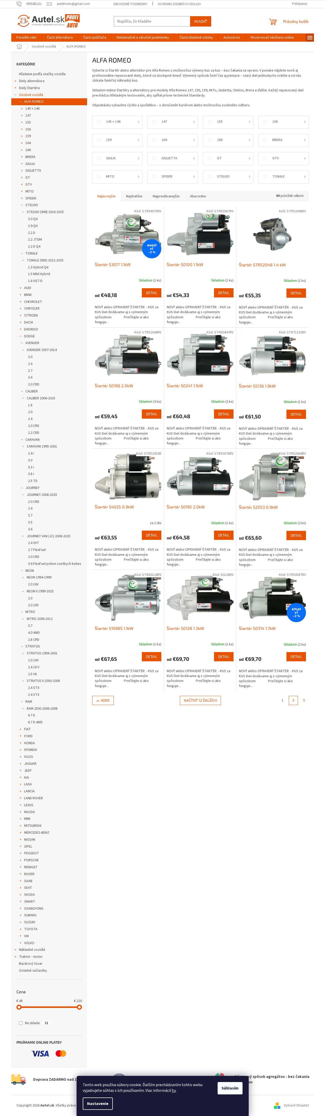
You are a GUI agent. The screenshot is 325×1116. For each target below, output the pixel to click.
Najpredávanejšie (166, 196)
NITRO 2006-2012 (40, 618)
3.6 (30, 377)
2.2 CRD (33, 432)
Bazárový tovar (30, 963)
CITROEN (31, 315)
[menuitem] (26, 37)
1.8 (30, 405)
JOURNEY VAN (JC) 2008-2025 (48, 536)
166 (28, 150)
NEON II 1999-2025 (40, 591)
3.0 (30, 460)
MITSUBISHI (32, 825)
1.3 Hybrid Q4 (38, 267)
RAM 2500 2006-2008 (42, 708)
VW (26, 936)
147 (28, 115)
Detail (151, 293)
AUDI (27, 288)
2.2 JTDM (35, 239)
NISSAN (29, 839)
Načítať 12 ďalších (200, 700)
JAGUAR (30, 763)
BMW (28, 294)
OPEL (28, 846)
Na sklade (36, 1023)
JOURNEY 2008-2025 (42, 494)
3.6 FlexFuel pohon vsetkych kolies (54, 563)
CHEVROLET (33, 301)
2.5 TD (33, 481)
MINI (27, 818)
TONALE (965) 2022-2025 (45, 260)
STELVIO (31, 205)
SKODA (29, 894)
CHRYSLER (32, 308)
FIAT (27, 729)
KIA (26, 777)
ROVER (29, 874)
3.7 (30, 625)
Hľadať (200, 21)
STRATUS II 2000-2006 (43, 680)
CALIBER (31, 391)
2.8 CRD (33, 639)
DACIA (28, 322)
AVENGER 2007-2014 (42, 350)
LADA (28, 784)
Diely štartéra (29, 88)
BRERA (30, 157)
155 (28, 122)
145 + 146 (32, 108)
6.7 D (31, 715)
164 (28, 143)
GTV (28, 184)
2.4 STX (33, 687)
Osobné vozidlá (31, 95)
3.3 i (31, 467)
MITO (29, 191)
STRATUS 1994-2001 (42, 653)
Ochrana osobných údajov (179, 4)
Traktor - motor (31, 956)
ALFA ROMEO (34, 101)
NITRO (30, 611)
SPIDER (30, 198)
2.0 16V (33, 584)
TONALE (31, 253)
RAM (28, 701)
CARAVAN (32, 439)
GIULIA (30, 163)
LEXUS (28, 805)
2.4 (30, 363)
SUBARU (30, 915)
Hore (105, 700)
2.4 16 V (33, 667)
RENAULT (31, 867)
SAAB (28, 881)
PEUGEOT (31, 853)
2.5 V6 (32, 674)
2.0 (30, 356)
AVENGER (32, 343)
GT (27, 177)
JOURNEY (32, 487)
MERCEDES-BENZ (36, 832)
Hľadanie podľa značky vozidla (42, 74)
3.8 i (31, 474)
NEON (29, 570)
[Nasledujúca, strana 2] (293, 700)
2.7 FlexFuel (37, 549)
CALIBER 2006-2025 (41, 398)
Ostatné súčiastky (33, 970)
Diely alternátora (31, 81)
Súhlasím (230, 1088)
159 (28, 136)
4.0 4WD (34, 632)
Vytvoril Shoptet (296, 1105)
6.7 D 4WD (35, 722)
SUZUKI (29, 922)
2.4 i (31, 453)
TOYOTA (31, 929)
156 (28, 129)
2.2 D (31, 232)
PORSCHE (31, 860)
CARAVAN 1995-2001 (42, 446)
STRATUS (32, 646)
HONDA (29, 743)
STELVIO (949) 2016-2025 (45, 212)
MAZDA (29, 812)
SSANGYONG (33, 908)
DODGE (29, 336)
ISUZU (28, 756)
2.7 (30, 370)
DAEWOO (31, 329)
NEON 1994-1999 (39, 577)
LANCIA (29, 791)
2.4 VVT (33, 543)
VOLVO (29, 943)
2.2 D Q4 (34, 246)
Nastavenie (97, 1103)
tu (174, 1090)
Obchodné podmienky (130, 4)
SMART (29, 901)
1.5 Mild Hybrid (39, 274)
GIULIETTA (33, 170)
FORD (28, 736)
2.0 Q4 (33, 219)
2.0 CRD (33, 384)
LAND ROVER (33, 798)
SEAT (28, 887)
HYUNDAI (30, 749)
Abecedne (198, 196)
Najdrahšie (134, 196)
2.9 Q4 (33, 226)
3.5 (30, 522)
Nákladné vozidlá (32, 949)
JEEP (28, 770)
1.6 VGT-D (35, 281)
